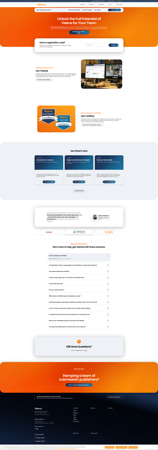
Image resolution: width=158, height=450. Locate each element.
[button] (104, 10)
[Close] (156, 447)
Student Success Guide (65, 258)
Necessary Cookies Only (121, 447)
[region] (79, 447)
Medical (75, 419)
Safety (74, 415)
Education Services (45, 10)
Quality (74, 417)
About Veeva (119, 4)
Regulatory (75, 413)
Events (110, 4)
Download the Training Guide (78, 32)
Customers (91, 4)
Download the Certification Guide (92, 125)
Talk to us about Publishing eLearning (78, 385)
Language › (119, 1)
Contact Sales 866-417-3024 (98, 1)
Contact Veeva (40, 438)
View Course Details (49, 182)
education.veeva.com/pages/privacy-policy (66, 448)
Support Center (111, 1)
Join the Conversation (114, 397)
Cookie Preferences (109, 447)
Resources (101, 4)
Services (82, 4)
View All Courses (79, 191)
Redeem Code (114, 10)
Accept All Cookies (133, 447)
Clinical (74, 410)
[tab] (49, 232)
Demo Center (40, 434)
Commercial (76, 421)
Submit (113, 45)
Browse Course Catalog (43, 79)
